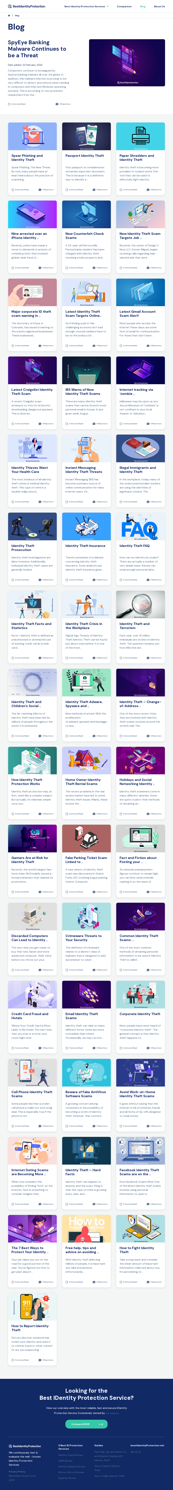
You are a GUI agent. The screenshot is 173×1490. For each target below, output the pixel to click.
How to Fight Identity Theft (109, 1475)
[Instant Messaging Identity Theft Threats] (86, 448)
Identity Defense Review (71, 1466)
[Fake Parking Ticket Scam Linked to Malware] (86, 838)
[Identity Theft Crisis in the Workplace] (86, 604)
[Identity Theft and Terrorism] (140, 604)
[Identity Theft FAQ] (140, 526)
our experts (112, 1413)
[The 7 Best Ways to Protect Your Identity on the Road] (32, 1228)
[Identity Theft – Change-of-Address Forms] (140, 682)
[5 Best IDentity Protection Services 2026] (26, 6)
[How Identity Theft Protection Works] (32, 760)
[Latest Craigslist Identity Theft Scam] (32, 370)
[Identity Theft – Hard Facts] (86, 1150)
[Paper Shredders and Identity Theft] (140, 136)
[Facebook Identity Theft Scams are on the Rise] (140, 1150)
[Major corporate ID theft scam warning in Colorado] (32, 292)
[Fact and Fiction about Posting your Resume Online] (140, 838)
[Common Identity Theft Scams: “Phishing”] (140, 916)
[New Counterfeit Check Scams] (86, 214)
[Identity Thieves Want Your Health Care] (32, 448)
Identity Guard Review (70, 1455)
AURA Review (65, 1460)
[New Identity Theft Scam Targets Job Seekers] (140, 214)
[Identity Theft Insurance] (86, 526)
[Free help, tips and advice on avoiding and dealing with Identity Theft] (86, 1228)
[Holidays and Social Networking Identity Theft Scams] (140, 760)
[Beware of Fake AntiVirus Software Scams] (86, 1072)
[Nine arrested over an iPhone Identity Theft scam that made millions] (32, 214)
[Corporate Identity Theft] (140, 994)
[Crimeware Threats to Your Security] (86, 916)
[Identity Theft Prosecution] (32, 526)
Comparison (124, 6)
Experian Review (67, 1478)
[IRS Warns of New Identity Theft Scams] (86, 370)
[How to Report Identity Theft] (32, 1306)
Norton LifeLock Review (71, 1472)
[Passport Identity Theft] (86, 136)
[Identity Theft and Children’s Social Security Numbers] (32, 682)
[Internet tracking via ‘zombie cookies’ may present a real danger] (140, 370)
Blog (142, 6)
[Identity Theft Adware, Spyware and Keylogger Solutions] (86, 682)
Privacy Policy (17, 1471)
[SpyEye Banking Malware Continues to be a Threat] (127, 62)
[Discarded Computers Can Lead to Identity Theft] (32, 916)
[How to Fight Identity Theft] (140, 1228)
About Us (159, 6)
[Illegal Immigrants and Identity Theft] (140, 448)
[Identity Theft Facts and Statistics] (32, 604)
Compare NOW (80, 1424)
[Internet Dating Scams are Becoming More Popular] (32, 1150)
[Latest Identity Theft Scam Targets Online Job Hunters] (86, 292)
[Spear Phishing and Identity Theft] (32, 136)
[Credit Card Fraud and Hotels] (32, 994)
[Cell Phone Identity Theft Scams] (32, 1072)
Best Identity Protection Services (85, 6)
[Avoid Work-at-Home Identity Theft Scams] (140, 1072)
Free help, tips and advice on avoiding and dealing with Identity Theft (110, 1456)
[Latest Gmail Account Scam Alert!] (140, 292)
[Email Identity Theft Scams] (86, 994)
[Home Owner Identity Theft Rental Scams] (86, 760)
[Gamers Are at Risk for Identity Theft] (32, 838)
